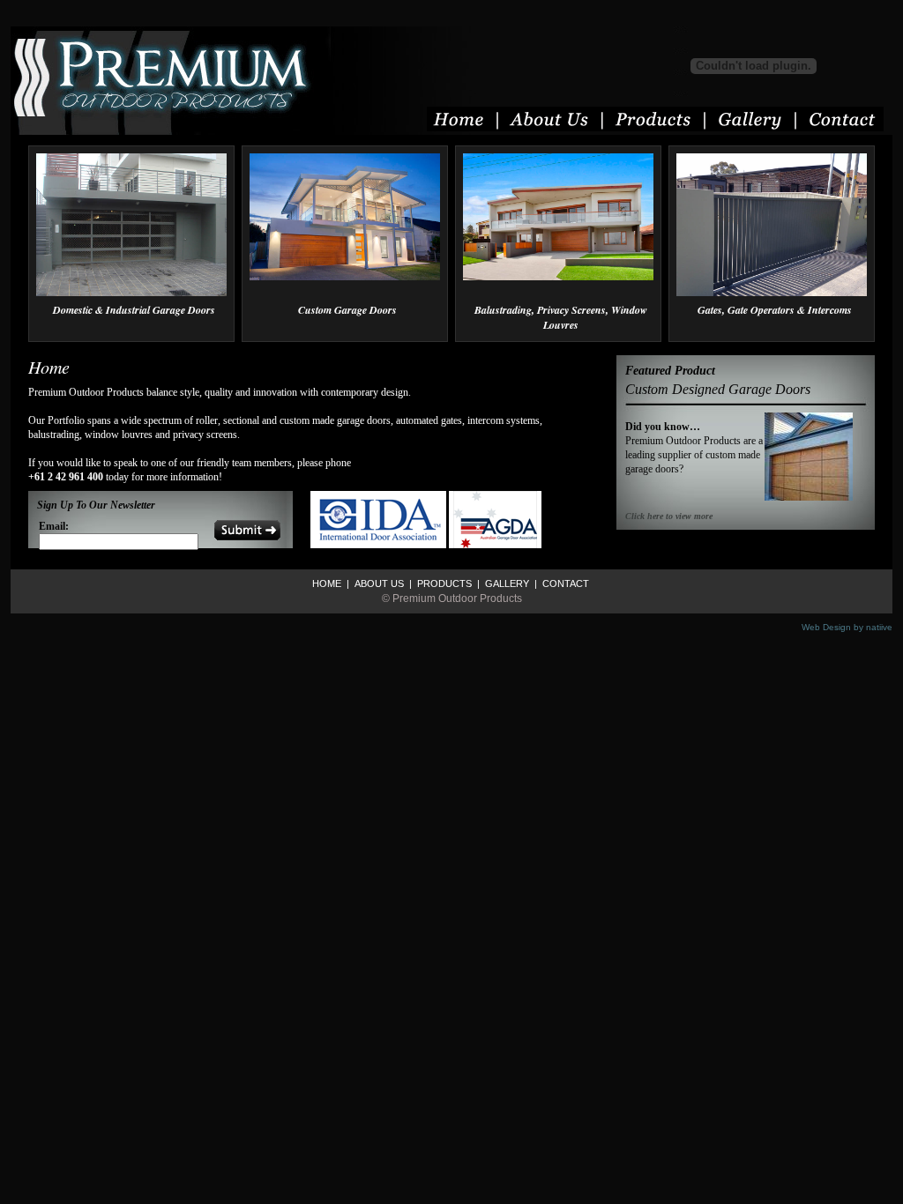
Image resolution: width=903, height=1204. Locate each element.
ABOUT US (378, 583)
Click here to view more (669, 516)
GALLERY (505, 583)
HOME (326, 583)
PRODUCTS (443, 583)
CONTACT (564, 583)
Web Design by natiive (847, 627)
